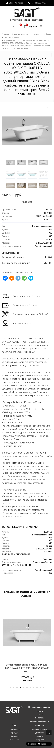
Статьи (40, 714)
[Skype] (30, 278)
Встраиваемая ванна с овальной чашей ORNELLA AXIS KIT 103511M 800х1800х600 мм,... (27, 668)
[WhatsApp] (24, 278)
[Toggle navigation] (41, 27)
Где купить (39, 739)
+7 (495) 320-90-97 (38, 3)
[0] (19, 27)
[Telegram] (18, 278)
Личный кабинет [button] (16, 3)
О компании (15, 729)
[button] (10, 687)
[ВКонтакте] (5, 278)
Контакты (14, 739)
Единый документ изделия (16, 263)
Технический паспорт (13, 257)
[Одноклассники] (11, 278)
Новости (39, 711)
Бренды (14, 733)
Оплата (39, 736)
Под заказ (27, 202)
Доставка (39, 733)
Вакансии (15, 736)
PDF (49, 257)
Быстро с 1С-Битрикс (37, 744)
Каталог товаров (39, 729)
